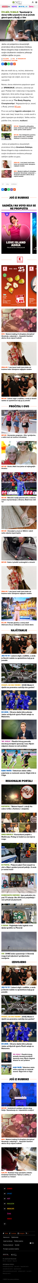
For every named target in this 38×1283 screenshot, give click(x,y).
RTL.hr (4, 1261)
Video (9, 1218)
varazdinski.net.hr (8, 1269)
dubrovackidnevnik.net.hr (10, 1271)
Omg (7, 184)
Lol (3, 184)
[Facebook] (2, 64)
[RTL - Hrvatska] (6, 1255)
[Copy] (14, 64)
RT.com (18, 106)
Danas (9, 1188)
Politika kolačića (18, 1241)
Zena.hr (9, 1261)
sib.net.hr (17, 1266)
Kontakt (17, 1245)
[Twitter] (5, 64)
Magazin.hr (22, 58)
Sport (9, 1193)
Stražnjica (14, 184)
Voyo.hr (15, 1261)
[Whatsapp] (8, 64)
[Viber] (11, 64)
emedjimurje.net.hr (8, 1266)
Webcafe (10, 1208)
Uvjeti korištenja (7, 1241)
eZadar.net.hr (22, 1271)
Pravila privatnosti (8, 1245)
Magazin (10, 1203)
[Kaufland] (19, 259)
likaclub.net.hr (7, 1273)
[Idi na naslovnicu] (18, 4)
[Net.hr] (14, 1255)
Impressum (6, 1237)
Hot (8, 1198)
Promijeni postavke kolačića (11, 1249)
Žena (9, 1213)
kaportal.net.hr (24, 1266)
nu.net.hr (29, 1271)
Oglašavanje (14, 1237)
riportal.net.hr (17, 1269)
